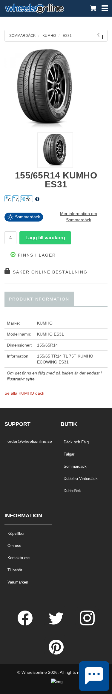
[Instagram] (87, 624)
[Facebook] (25, 624)
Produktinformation (39, 299)
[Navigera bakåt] (100, 36)
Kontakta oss (18, 558)
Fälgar (69, 454)
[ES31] (56, 88)
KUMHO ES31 (50, 334)
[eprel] (37, 199)
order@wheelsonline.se (28, 441)
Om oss (14, 545)
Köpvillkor (15, 533)
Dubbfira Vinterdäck (81, 478)
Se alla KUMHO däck (24, 393)
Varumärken (17, 582)
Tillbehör (14, 570)
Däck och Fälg (76, 442)
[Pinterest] (56, 653)
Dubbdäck (72, 491)
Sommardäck (75, 466)
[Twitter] (56, 624)
